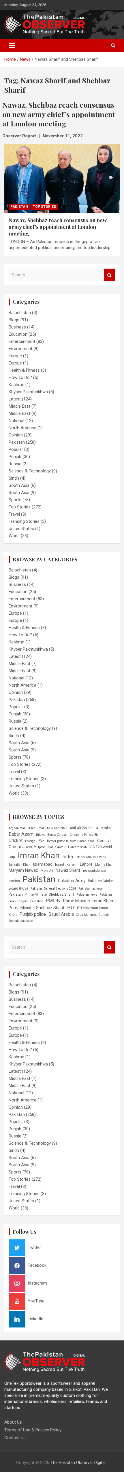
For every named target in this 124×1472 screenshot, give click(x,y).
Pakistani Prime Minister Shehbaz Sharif (41, 894)
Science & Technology (30, 471)
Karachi (72, 865)
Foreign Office (34, 841)
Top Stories (44, 207)
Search (109, 275)
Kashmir (16, 384)
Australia (103, 828)
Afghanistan (17, 828)
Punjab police (32, 914)
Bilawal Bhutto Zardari (51, 835)
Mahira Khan (104, 865)
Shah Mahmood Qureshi (93, 915)
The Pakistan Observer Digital (78, 1462)
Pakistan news (87, 895)
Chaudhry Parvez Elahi (85, 835)
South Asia (19, 485)
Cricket (15, 840)
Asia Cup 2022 (57, 828)
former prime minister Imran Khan (71, 841)
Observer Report (19, 135)
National (16, 420)
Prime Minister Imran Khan (88, 900)
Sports (15, 499)
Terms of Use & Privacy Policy (32, 1430)
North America (22, 427)
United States (21, 528)
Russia (15, 463)
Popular (16, 449)
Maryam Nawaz (23, 870)
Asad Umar (36, 828)
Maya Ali (47, 871)
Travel (14, 514)
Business (17, 327)
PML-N (53, 900)
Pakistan (19, 207)
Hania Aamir (56, 847)
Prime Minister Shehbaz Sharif (37, 907)
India (67, 856)
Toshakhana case (21, 921)
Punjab (15, 456)
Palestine (36, 901)
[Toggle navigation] (11, 45)
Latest (15, 399)
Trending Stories (24, 521)
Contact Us (15, 1437)
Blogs (14, 319)
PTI (70, 907)
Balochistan (20, 312)
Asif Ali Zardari (81, 828)
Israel (59, 865)
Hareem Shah (77, 847)
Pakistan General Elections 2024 (53, 888)
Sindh (14, 478)
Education (18, 334)
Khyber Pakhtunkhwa (28, 391)
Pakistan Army (71, 880)
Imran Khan (39, 855)
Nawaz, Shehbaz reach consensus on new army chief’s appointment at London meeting (57, 227)
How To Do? (20, 377)
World (14, 535)
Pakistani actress (90, 888)
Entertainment (22, 341)
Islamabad (42, 864)
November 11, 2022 (63, 135)
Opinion (16, 435)
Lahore (86, 864)
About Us (13, 1422)
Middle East (19, 406)
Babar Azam (21, 834)
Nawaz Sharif (68, 870)
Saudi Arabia (61, 914)
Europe (15, 355)
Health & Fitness (24, 370)
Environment (20, 348)
